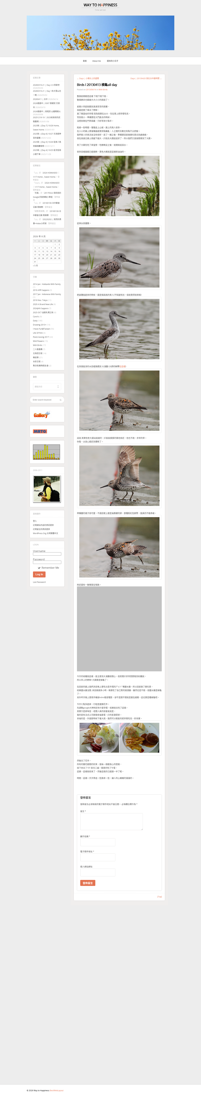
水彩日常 (37, 361)
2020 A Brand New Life (43, 304)
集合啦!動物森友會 (41, 365)
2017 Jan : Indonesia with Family (47, 294)
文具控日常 (37, 353)
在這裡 (122, 366)
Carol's (36, 316)
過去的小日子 (112, 61)
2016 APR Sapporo (41, 290)
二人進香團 (37, 349)
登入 (35, 521)
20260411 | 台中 (40, 99)
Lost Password (39, 582)
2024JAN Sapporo (40, 308)
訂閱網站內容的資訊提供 (43, 525)
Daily (35, 320)
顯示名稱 (85, 816)
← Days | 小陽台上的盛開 (88, 78)
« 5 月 (35, 265)
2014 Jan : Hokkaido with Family (47, 284)
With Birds (37, 345)
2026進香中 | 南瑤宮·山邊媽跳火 (47, 111)
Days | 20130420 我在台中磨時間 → (146, 78)
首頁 (85, 61)
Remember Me (50, 567)
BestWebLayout (56, 1090)
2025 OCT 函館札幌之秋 (43, 312)
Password (39, 559)
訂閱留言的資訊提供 (41, 529)
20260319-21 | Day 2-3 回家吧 (46, 85)
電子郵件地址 (87, 831)
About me (96, 61)
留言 (83, 791)
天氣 (37, 193)
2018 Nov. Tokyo (40, 300)
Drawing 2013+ (39, 324)
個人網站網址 (86, 846)
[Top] (159, 876)
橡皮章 (36, 357)
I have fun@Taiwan (41, 328)
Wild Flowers (38, 341)
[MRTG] (40, 432)
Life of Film (38, 333)
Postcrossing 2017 (41, 337)
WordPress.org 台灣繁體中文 (45, 533)
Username (39, 551)
